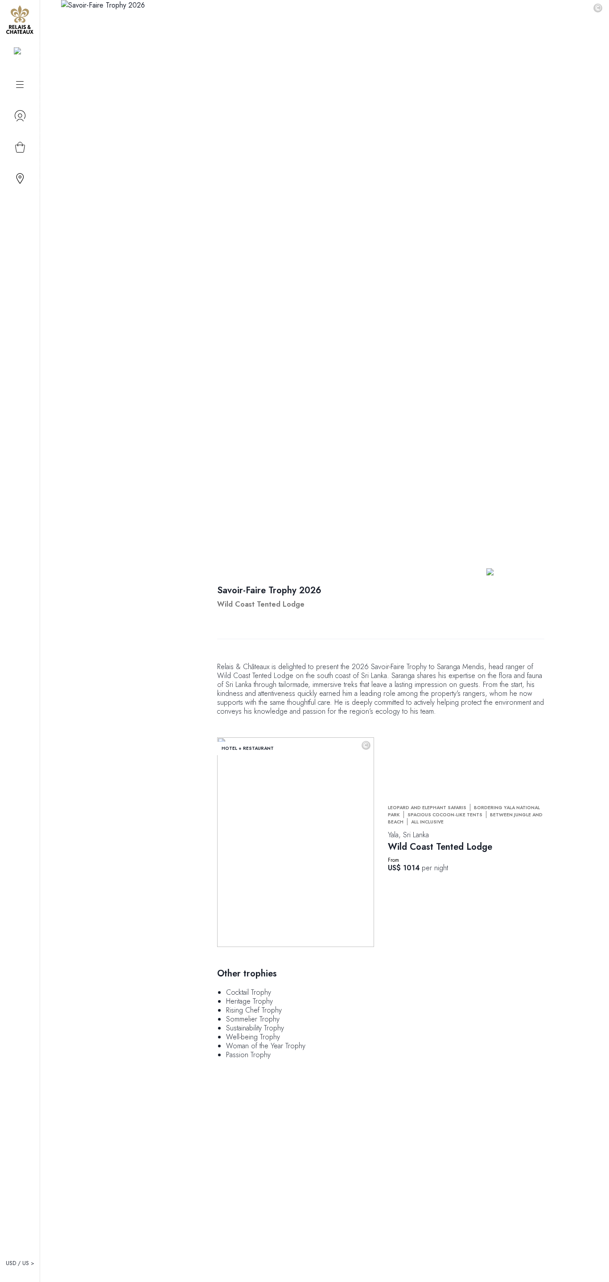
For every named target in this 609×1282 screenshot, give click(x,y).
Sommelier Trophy (253, 1019)
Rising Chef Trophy (254, 1010)
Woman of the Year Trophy (265, 1046)
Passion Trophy (248, 1055)
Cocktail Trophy (248, 992)
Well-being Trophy (253, 1037)
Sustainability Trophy (255, 1028)
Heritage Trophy (249, 1001)
